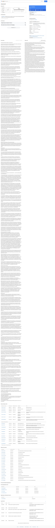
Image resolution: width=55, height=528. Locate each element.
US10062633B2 (3, 458)
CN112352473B (3, 466)
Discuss (41, 37)
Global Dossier (38, 37)
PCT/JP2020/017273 (3, 492)
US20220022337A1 (3, 469)
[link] (13, 17)
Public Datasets (27, 526)
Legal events (37, 35)
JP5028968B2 (3, 431)
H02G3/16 (3, 16)
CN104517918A (3, 478)
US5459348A (3, 423)
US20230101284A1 (3, 475)
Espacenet (34, 37)
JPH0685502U (3, 477)
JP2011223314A (3, 410)
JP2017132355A (3, 414)
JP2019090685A (3, 498)
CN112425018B (3, 460)
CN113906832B (3, 461)
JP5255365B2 (3, 433)
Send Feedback (22, 526)
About (18, 526)
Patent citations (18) (33, 35)
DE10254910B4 (3, 429)
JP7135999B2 (3, 463)
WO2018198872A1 (3, 419)
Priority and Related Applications (34, 36)
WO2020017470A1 (3, 472)
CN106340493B (3, 452)
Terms (30, 526)
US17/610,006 (3, 491)
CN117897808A (3, 480)
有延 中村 (33, 13)
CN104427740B (3, 437)
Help (37, 526)
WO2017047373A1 (3, 455)
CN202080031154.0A (4, 489)
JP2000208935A (3, 427)
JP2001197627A (3, 407)
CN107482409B (3, 443)
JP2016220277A (3, 439)
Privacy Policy (34, 526)
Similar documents (41, 35)
